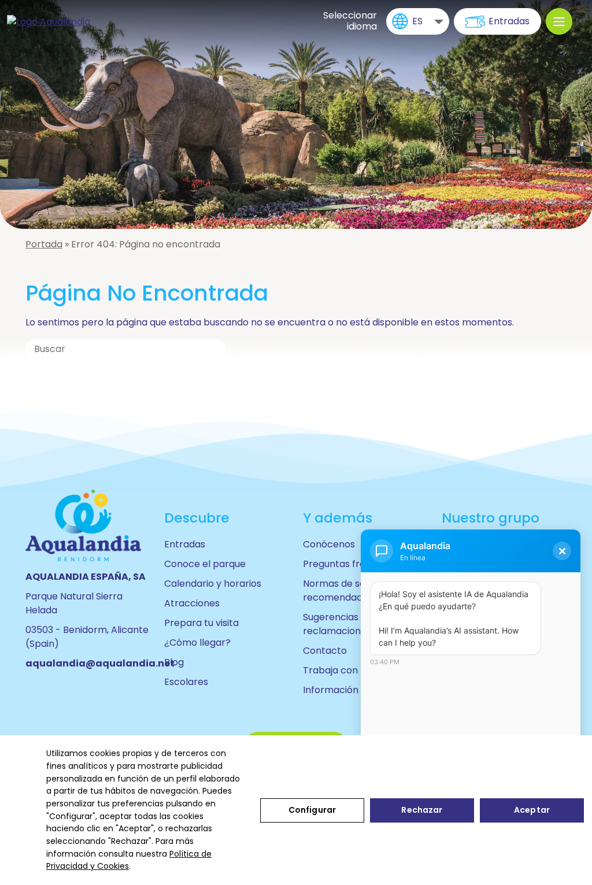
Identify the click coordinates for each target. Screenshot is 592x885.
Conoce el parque (205, 564)
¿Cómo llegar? (197, 642)
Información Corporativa (359, 690)
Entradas (509, 21)
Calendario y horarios (212, 583)
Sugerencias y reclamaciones (337, 624)
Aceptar (532, 810)
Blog (174, 662)
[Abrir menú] (559, 21)
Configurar (312, 810)
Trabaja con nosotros (352, 670)
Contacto (325, 650)
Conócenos (329, 544)
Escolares (186, 681)
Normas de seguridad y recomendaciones (355, 590)
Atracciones (192, 603)
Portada (43, 244)
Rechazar (421, 810)
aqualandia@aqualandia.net (100, 663)
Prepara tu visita (201, 623)
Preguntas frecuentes (352, 564)
